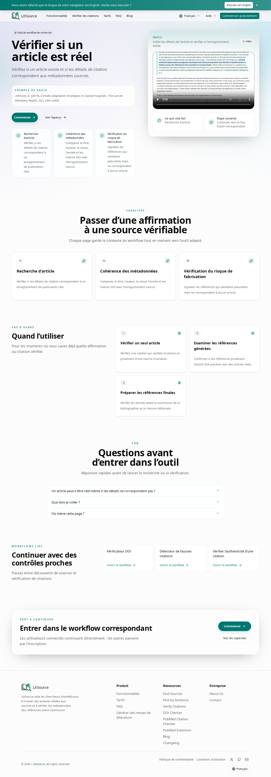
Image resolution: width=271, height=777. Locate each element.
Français (242, 769)
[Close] (257, 5)
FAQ (119, 16)
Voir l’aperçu (53, 117)
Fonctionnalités (56, 16)
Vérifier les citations (85, 16)
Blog (129, 16)
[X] (232, 760)
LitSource (39, 764)
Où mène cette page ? (68, 513)
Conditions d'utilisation (211, 759)
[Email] (247, 760)
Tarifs (107, 16)
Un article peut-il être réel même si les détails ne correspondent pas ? (103, 491)
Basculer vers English (239, 5)
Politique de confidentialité (176, 759)
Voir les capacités (234, 638)
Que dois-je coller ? (66, 502)
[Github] (239, 760)
